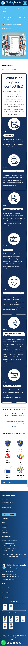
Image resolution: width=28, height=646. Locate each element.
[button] (3, 642)
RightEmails (15, 351)
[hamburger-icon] (25, 3)
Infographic (7, 8)
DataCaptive (8, 637)
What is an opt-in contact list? (9, 69)
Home (3, 8)
